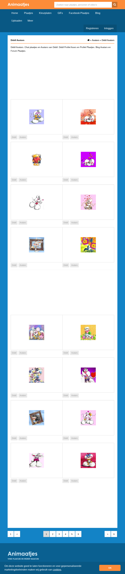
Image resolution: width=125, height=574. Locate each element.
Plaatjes (28, 13)
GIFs (60, 13)
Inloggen (109, 28)
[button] (96, 568)
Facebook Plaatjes (79, 13)
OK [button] (110, 568)
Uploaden (16, 20)
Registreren (92, 28)
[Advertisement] (62, 75)
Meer (30, 20)
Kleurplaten (45, 13)
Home (14, 13)
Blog (97, 13)
